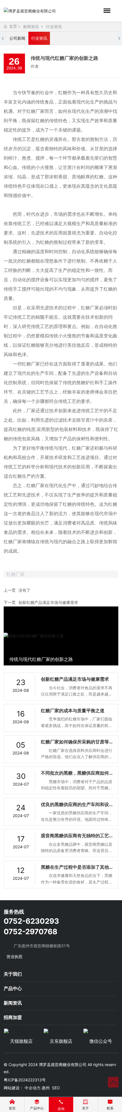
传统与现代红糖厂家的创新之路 (41, 659)
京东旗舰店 (61, 1041)
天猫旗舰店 (21, 1041)
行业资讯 (54, 26)
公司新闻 (17, 38)
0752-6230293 (31, 921)
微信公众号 (100, 1041)
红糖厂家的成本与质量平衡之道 (72, 710)
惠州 (46, 1087)
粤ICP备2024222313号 (25, 1079)
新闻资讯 (31, 26)
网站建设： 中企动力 (22, 1087)
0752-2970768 (30, 931)
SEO (56, 1087)
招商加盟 (13, 1017)
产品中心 (13, 988)
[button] (3, 38)
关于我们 (13, 974)
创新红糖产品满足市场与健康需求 (48, 602)
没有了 (24, 590)
